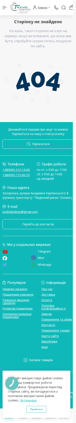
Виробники (49, 341)
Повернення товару (55, 330)
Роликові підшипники (18, 308)
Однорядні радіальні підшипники (17, 315)
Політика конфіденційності (53, 306)
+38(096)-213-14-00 (16, 170)
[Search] (64, 7)
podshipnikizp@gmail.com (20, 212)
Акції (44, 347)
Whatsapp (44, 265)
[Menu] (5, 7)
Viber (41, 258)
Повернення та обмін (56, 319)
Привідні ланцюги (15, 289)
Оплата (46, 300)
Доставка (48, 294)
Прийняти (36, 409)
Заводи (46, 314)
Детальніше (28, 400)
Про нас (47, 289)
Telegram (44, 251)
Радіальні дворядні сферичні (16, 301)
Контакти (48, 325)
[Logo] (20, 8)
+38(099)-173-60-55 (16, 175)
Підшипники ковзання (18, 294)
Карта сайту (50, 336)
